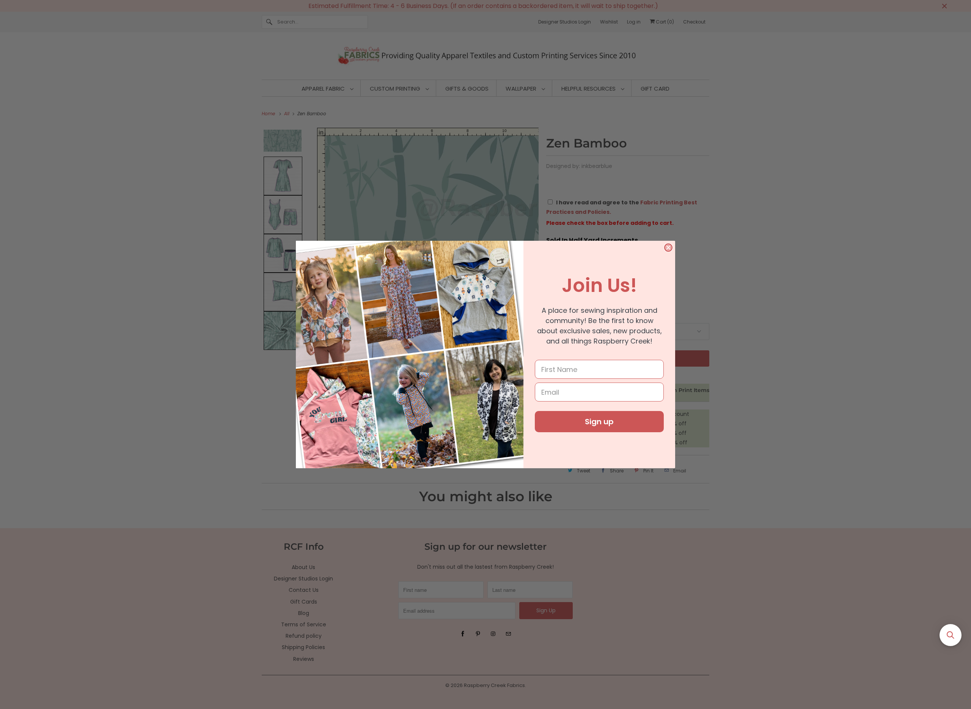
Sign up (599, 421)
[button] (951, 635)
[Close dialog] (668, 247)
